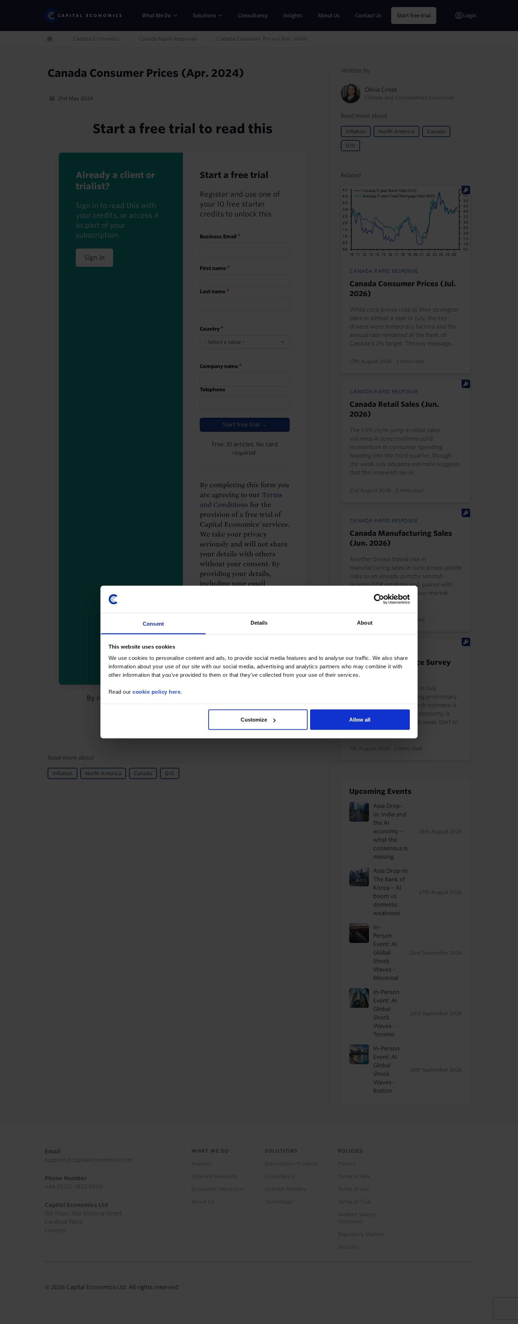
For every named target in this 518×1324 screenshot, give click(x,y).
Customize (254, 720)
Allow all (359, 720)
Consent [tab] (153, 623)
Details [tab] (259, 622)
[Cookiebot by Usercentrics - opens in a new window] (379, 599)
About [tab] (364, 622)
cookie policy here (156, 691)
